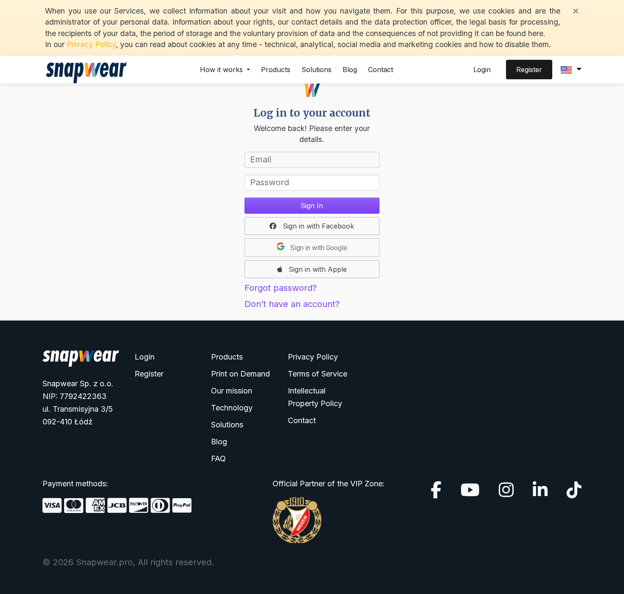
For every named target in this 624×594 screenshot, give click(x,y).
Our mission (231, 390)
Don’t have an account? (292, 304)
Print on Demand (240, 373)
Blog (350, 69)
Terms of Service (317, 373)
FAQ (218, 458)
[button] (312, 226)
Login (482, 69)
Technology (232, 407)
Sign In (312, 205)
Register (529, 69)
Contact (380, 69)
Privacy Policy (91, 44)
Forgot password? (281, 288)
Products (275, 69)
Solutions (316, 69)
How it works (222, 69)
